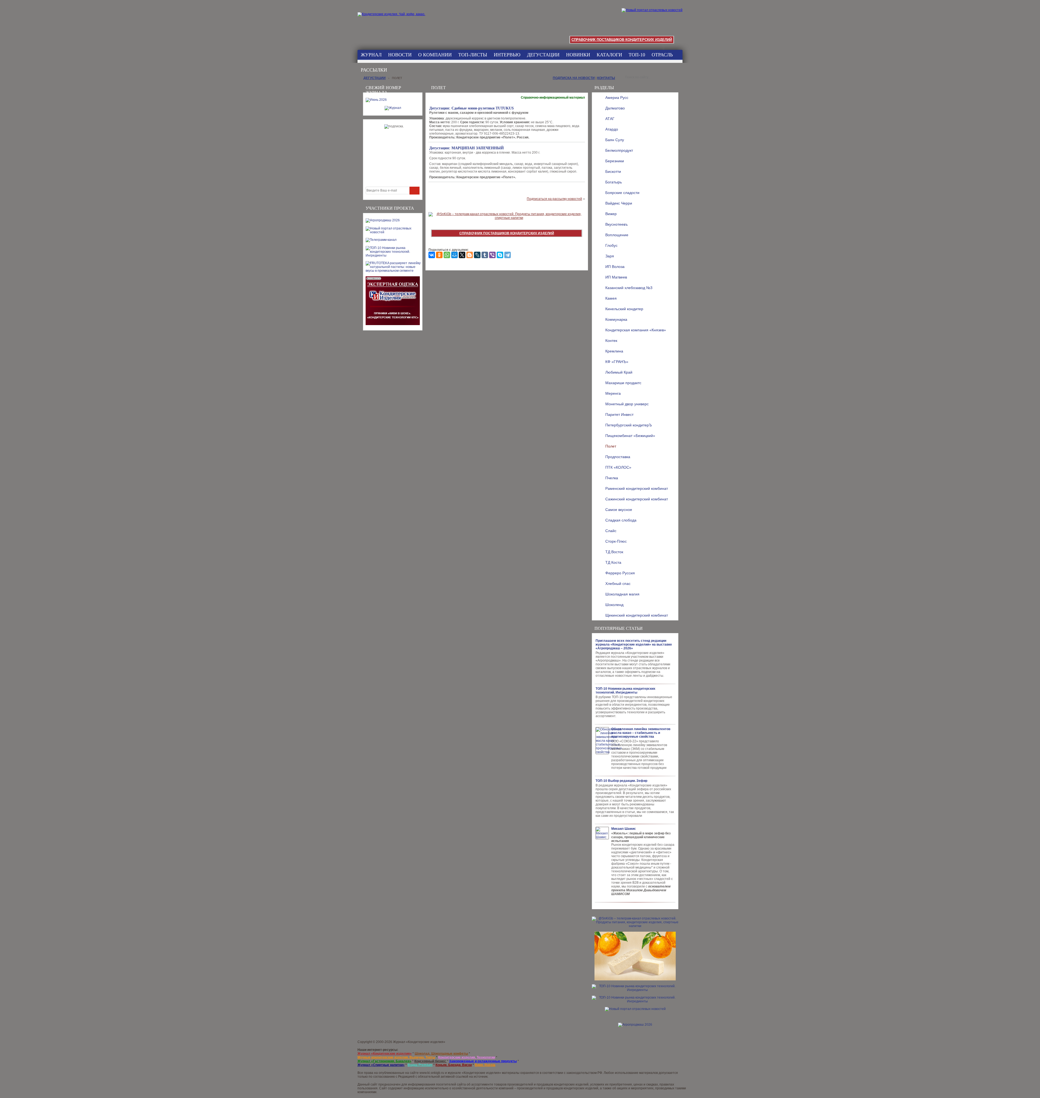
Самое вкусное (618, 509)
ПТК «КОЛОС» (618, 467)
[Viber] (492, 255)
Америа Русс (616, 97)
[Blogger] (469, 255)
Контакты (606, 78)
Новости (400, 54)
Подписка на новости (574, 78)
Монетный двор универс (627, 404)
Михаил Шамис (623, 829)
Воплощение (616, 235)
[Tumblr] (485, 255)
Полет (610, 446)
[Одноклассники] (439, 255)
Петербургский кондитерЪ (628, 425)
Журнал (371, 54)
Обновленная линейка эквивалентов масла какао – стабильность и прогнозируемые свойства (640, 733)
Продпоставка (617, 457)
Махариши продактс (623, 383)
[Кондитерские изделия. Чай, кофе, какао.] (393, 20)
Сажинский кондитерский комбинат (636, 499)
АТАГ (610, 118)
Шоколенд (614, 605)
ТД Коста (613, 562)
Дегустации (543, 54)
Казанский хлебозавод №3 (628, 288)
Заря (609, 256)
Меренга (613, 393)
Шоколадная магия (622, 594)
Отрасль (662, 54)
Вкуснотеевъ (616, 224)
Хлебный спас (617, 583)
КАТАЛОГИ (609, 54)
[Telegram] (507, 255)
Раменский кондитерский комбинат (636, 488)
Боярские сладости (622, 192)
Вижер (611, 214)
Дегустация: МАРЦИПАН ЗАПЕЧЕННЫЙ (466, 148)
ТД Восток (614, 552)
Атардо (611, 129)
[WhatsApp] (447, 255)
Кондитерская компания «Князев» (635, 330)
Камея (611, 298)
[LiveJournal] (477, 255)
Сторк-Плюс (616, 541)
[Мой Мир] (454, 255)
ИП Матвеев (616, 277)
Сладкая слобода (620, 520)
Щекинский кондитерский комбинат (636, 615)
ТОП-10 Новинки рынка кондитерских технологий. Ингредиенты (625, 690)
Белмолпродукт (619, 150)
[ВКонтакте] (431, 255)
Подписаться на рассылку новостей (554, 199)
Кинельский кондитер (624, 309)
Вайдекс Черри (618, 203)
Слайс (610, 531)
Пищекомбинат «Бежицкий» (630, 435)
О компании (435, 54)
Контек (611, 340)
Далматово (615, 108)
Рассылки (374, 70)
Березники (614, 161)
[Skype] (500, 255)
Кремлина (614, 351)
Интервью (507, 54)
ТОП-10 (637, 54)
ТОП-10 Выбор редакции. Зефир (621, 781)
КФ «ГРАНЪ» (616, 361)
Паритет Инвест (619, 414)
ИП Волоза (615, 266)
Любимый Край (618, 372)
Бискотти (613, 171)
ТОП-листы (472, 54)
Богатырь (613, 182)
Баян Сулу (614, 140)
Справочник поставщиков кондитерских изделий (621, 40)
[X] (462, 255)
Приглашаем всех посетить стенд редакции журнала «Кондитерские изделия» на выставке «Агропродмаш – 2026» (634, 644)
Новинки (578, 54)
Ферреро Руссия (620, 573)
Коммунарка (616, 319)
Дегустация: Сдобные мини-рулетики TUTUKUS (471, 108)
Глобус (611, 245)
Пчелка (611, 478)
